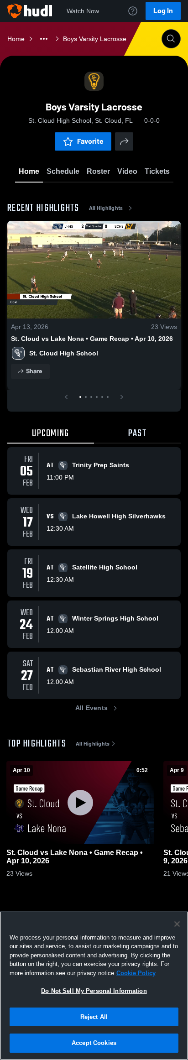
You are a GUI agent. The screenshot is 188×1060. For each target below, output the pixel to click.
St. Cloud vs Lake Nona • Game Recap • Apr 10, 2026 (92, 338)
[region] (94, 985)
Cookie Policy (136, 973)
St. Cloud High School (63, 353)
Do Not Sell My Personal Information (94, 990)
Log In (163, 11)
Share (34, 371)
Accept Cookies (94, 1042)
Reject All (94, 1016)
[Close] (177, 924)
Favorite (90, 141)
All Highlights (106, 208)
